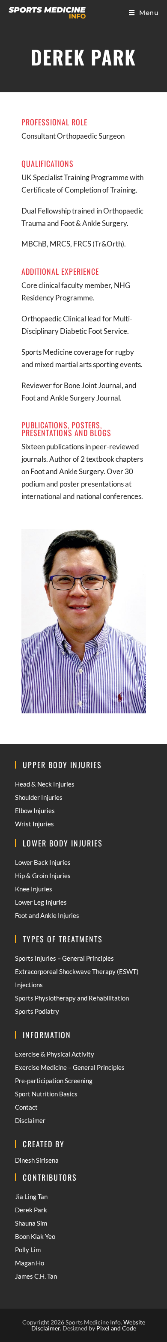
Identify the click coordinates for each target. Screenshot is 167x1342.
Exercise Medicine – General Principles (70, 1067)
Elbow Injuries (35, 810)
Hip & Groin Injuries (43, 875)
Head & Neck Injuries (45, 784)
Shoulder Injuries (39, 797)
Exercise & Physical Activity (54, 1054)
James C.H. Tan (36, 1276)
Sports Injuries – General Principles (64, 958)
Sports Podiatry (37, 1011)
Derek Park (31, 1210)
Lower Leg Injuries (41, 902)
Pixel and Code (116, 1328)
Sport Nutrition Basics (46, 1094)
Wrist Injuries (34, 824)
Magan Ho (29, 1263)
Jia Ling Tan (31, 1196)
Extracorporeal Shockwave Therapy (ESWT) (77, 971)
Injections (29, 985)
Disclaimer (30, 1120)
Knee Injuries (33, 889)
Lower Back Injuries (43, 862)
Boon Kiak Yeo (35, 1236)
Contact (26, 1107)
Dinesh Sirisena (37, 1160)
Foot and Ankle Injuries (47, 915)
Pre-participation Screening (53, 1080)
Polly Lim (28, 1249)
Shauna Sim (31, 1223)
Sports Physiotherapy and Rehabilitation (72, 998)
